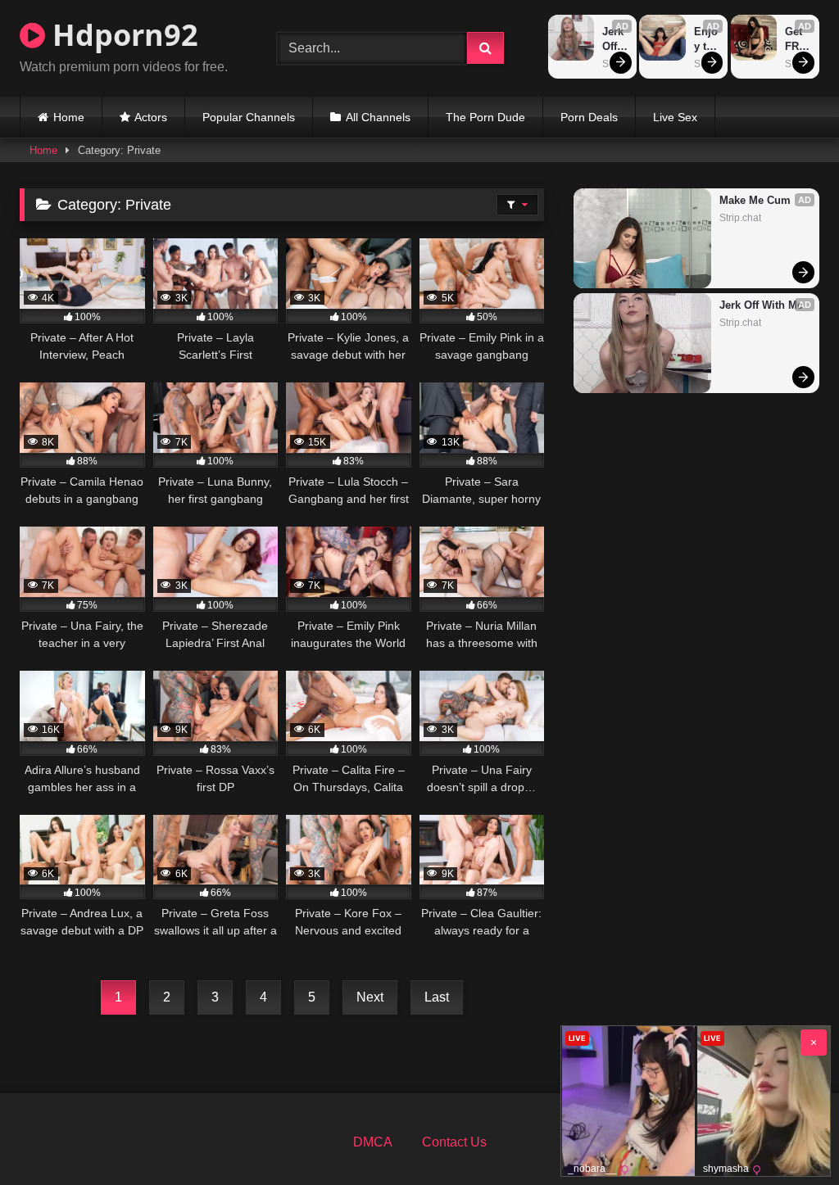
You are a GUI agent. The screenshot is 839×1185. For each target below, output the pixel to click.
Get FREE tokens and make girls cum (798, 39)
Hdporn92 (121, 35)
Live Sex (675, 117)
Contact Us (454, 1142)
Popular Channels (248, 117)
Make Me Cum (755, 200)
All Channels (378, 117)
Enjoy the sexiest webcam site (707, 39)
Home (68, 117)
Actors (150, 117)
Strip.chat (740, 218)
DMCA (372, 1142)
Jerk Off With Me (615, 39)
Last (436, 997)
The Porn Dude (485, 117)
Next (369, 997)
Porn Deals (589, 117)
